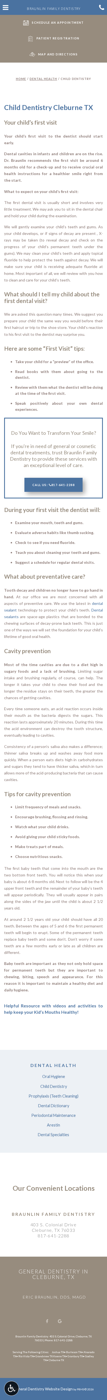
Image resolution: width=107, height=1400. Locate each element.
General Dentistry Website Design (43, 1388)
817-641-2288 (53, 1235)
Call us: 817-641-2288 (53, 485)
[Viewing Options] (11, 1388)
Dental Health (43, 79)
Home (21, 79)
